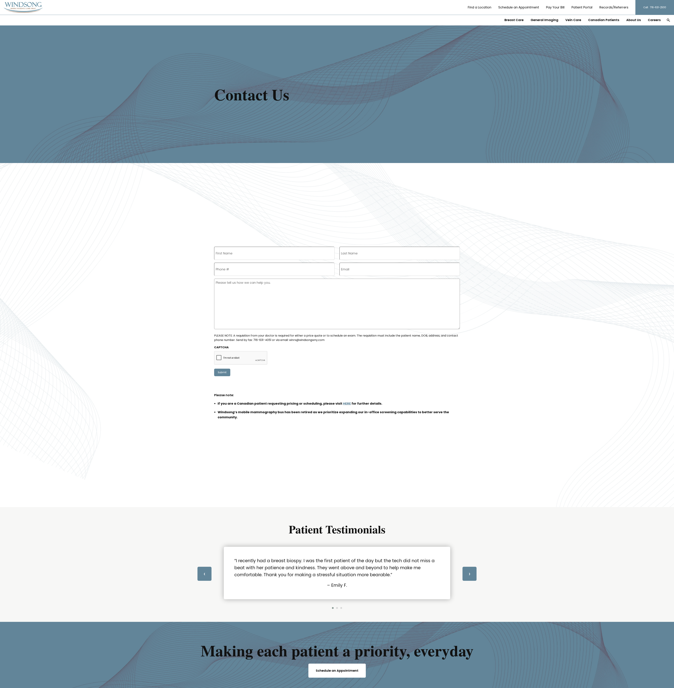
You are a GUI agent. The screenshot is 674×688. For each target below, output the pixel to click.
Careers (654, 20)
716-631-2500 (658, 7)
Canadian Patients (603, 20)
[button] (333, 608)
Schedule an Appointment (518, 7)
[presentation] (204, 574)
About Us (633, 20)
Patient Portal (581, 7)
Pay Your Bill (555, 7)
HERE (347, 403)
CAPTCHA (221, 347)
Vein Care (573, 20)
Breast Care (514, 20)
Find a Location (479, 7)
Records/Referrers (613, 7)
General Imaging (544, 20)
